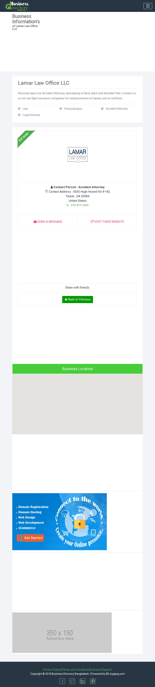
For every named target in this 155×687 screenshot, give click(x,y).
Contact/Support (101, 669)
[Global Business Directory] (16, 6)
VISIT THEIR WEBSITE (109, 221)
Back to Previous (79, 299)
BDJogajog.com (115, 673)
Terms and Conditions (75, 669)
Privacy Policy (51, 669)
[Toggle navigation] (147, 6)
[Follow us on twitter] (72, 681)
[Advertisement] (94, 43)
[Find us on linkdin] (82, 681)
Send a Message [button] (49, 221)
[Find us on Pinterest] (93, 681)
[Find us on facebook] (62, 681)
